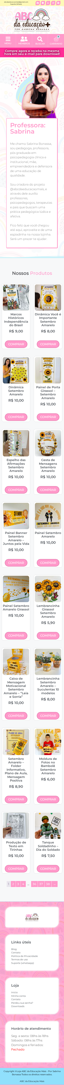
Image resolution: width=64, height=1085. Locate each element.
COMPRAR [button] (16, 344)
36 (34, 884)
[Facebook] (38, 3)
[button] (8, 39)
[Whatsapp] (48, 3)
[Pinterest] (58, 3)
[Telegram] (43, 3)
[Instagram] (53, 3)
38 (48, 884)
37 (41, 884)
